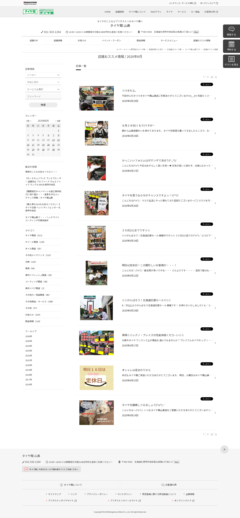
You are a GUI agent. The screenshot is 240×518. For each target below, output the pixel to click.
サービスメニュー (169, 40)
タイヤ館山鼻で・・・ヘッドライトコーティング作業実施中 (42, 219)
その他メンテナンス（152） (38, 255)
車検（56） (30, 268)
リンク (74, 494)
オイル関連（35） (33, 248)
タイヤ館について (137, 11)
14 (53, 139)
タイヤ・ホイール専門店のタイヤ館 (130, 49)
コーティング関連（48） (37, 281)
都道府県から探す (156, 49)
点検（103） (31, 261)
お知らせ (82, 40)
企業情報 (190, 494)
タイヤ (169, 11)
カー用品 (195, 11)
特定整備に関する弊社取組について (159, 494)
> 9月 (57, 120)
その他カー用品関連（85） (38, 294)
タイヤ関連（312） (34, 235)
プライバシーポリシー (97, 494)
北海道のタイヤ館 (174, 49)
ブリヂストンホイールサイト (124, 500)
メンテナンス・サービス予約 (181, 3)
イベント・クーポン (111, 40)
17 (33, 144)
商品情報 (141, 40)
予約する (231, 49)
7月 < (28, 120)
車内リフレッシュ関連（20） (39, 275)
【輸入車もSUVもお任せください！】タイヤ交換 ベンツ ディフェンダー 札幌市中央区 (43, 207)
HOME (108, 11)
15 (58, 139)
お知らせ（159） (33, 314)
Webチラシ (156, 11)
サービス (182, 11)
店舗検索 (119, 11)
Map (196, 32)
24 (33, 149)
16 (28, 144)
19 (43, 144)
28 (53, 149)
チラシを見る (231, 64)
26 (43, 149)
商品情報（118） (33, 321)
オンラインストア (207, 3)
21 (53, 144)
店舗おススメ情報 (201, 40)
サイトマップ (54, 494)
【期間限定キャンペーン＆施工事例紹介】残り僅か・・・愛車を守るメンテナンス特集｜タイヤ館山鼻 (43, 194)
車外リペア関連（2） (35, 288)
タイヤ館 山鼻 (120, 25)
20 (48, 144)
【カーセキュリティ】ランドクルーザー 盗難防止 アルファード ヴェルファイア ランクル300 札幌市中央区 (43, 181)
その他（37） (31, 308)
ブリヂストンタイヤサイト (61, 500)
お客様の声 (209, 11)
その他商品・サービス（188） (39, 301)
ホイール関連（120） (35, 241)
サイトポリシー (125, 494)
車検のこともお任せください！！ (41, 171)
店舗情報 (58, 40)
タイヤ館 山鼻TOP (192, 49)
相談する (231, 34)
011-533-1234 (52, 32)
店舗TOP (34, 40)
